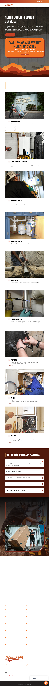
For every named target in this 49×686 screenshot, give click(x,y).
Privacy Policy (10, 675)
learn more (10, 128)
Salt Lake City (31, 644)
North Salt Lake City (33, 641)
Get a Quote (10, 34)
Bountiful (30, 634)
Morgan (30, 606)
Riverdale (30, 623)
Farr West (10, 616)
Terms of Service (11, 673)
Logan (9, 606)
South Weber (31, 616)
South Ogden (11, 623)
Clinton (9, 627)
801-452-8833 (40, 1)
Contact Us (25, 54)
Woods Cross (31, 637)
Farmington (31, 627)
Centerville (31, 630)
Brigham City (11, 609)
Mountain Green (32, 609)
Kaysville (10, 644)
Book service (12, 521)
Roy (29, 620)
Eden (29, 613)
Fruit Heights (11, 641)
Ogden (9, 620)
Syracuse (10, 630)
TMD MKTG (29, 684)
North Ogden (11, 613)
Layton (9, 637)
